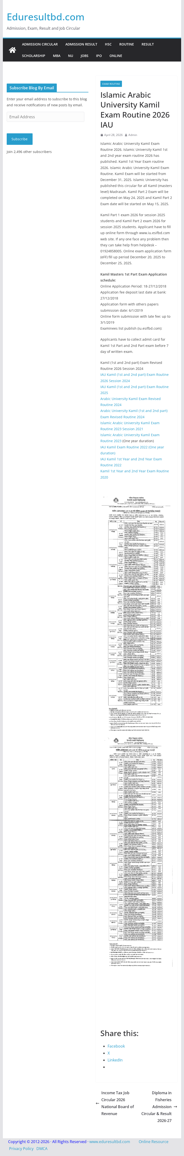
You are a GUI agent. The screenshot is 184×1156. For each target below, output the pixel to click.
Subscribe (20, 139)
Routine (126, 44)
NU (70, 55)
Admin (132, 135)
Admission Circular (40, 44)
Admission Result (81, 44)
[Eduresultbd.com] (12, 50)
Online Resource (153, 1141)
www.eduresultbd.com (109, 1141)
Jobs (84, 55)
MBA (56, 55)
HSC (108, 44)
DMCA (41, 1148)
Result (148, 44)
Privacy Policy (21, 1148)
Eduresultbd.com (46, 16)
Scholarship (33, 55)
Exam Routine (111, 83)
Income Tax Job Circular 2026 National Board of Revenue (117, 1103)
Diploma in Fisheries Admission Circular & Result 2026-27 (156, 1106)
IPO (99, 55)
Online (115, 55)
